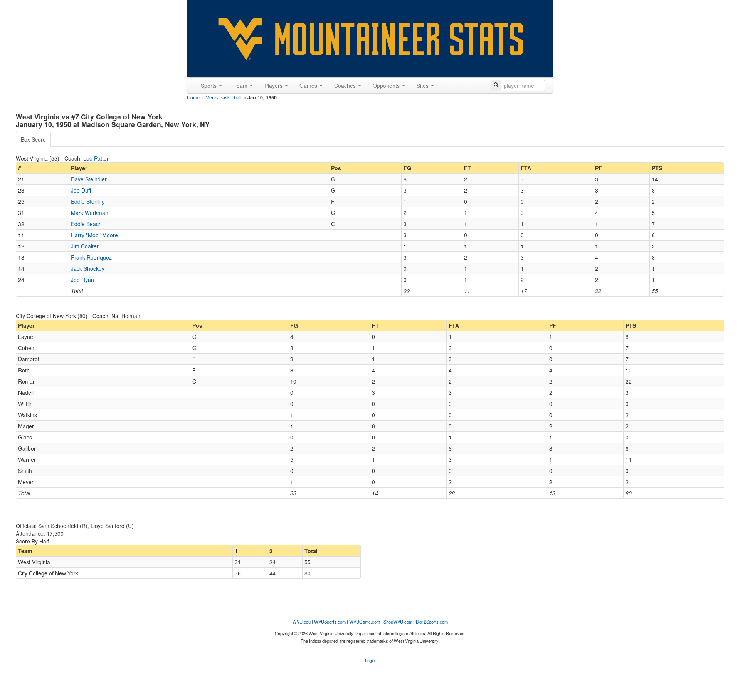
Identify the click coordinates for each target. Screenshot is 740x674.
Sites (423, 85)
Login (370, 660)
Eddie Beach (86, 224)
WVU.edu (302, 622)
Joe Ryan (82, 279)
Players (274, 85)
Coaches (345, 85)
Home (193, 97)
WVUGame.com (364, 622)
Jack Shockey (87, 268)
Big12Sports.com (432, 622)
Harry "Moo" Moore (94, 235)
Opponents (387, 85)
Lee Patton (96, 158)
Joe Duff (81, 190)
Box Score (33, 139)
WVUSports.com (330, 622)
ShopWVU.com (397, 622)
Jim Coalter (85, 246)
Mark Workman (89, 212)
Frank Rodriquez (91, 257)
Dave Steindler (89, 179)
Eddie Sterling (88, 201)
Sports (209, 85)
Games (309, 85)
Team (241, 85)
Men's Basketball (223, 97)
